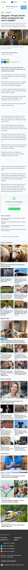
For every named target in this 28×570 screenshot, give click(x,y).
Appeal (16, 539)
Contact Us (3, 556)
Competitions (18, 537)
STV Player (4, 537)
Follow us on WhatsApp (9, 548)
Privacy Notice (17, 555)
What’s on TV (4, 539)
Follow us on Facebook (8, 545)
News (2, 12)
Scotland (8, 12)
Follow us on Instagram (8, 551)
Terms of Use (10, 555)
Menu (4, 2)
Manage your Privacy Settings (9, 561)
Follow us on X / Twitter (9, 543)
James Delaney (5, 52)
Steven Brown (14, 52)
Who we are (3, 555)
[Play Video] (14, 37)
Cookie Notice (10, 556)
